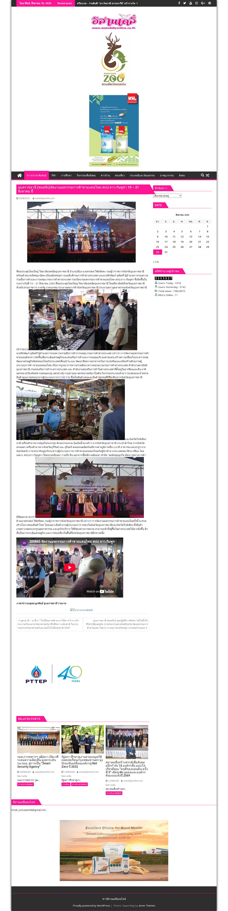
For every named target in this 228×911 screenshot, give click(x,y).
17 (166, 241)
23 (157, 246)
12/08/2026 (113, 780)
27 (190, 246)
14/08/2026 (69, 771)
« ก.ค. (156, 261)
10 (166, 236)
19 (182, 241)
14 (199, 236)
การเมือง (65, 784)
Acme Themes (147, 905)
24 (166, 246)
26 (182, 246)
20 (190, 241)
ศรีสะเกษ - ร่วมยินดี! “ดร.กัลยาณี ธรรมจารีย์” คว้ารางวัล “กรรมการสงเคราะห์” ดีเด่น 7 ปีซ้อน (125, 3)
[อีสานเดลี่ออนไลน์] (19, 175)
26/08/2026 (25, 771)
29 (207, 246)
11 (174, 236)
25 (174, 246)
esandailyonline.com (45, 198)
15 (207, 236)
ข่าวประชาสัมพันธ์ (85, 610)
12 (182, 236)
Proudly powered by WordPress (91, 905)
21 (199, 241)
